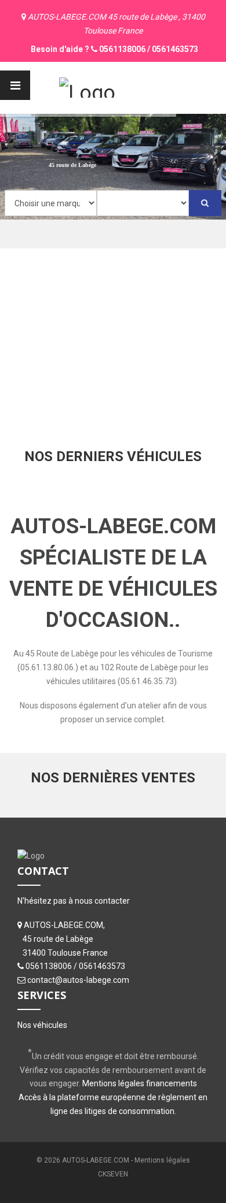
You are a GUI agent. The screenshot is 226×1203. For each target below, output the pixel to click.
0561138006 (122, 49)
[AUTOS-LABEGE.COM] (87, 86)
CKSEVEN (113, 1174)
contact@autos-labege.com (78, 980)
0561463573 (175, 49)
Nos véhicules (42, 1025)
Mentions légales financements (139, 1083)
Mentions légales (162, 1160)
